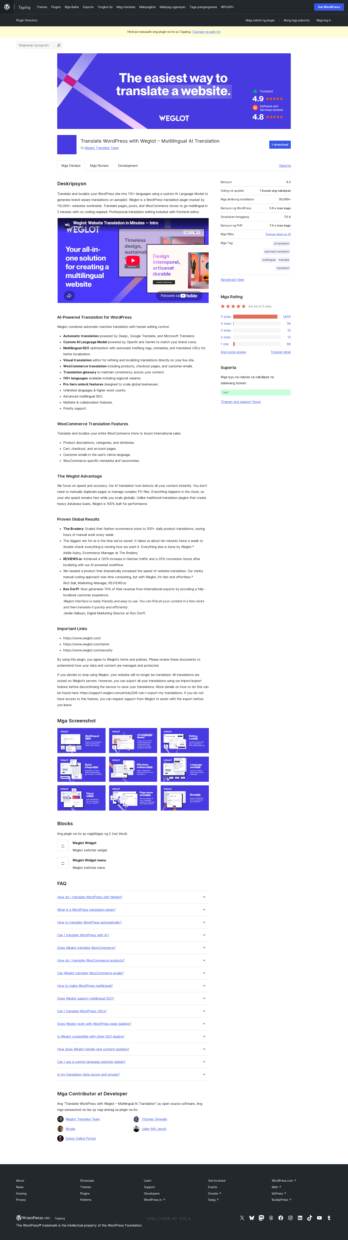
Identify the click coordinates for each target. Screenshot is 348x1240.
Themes (85, 1187)
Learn (147, 1180)
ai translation (281, 243)
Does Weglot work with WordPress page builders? (94, 1024)
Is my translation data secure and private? (88, 1074)
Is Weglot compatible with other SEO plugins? (90, 1036)
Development (128, 166)
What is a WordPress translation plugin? (86, 910)
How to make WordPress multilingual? (85, 986)
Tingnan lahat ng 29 (278, 234)
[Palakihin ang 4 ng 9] (100, 762)
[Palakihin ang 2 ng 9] (152, 733)
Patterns (85, 1199)
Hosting (21, 1193)
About (20, 1180)
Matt (276, 1187)
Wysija (70, 1129)
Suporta (285, 166)
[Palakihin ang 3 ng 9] (204, 733)
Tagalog (60, 1218)
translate (284, 259)
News (20, 1187)
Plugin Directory (26, 20)
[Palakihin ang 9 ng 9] (204, 791)
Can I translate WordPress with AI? (83, 935)
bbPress (279, 1193)
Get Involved (216, 1180)
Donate (214, 1193)
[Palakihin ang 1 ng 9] (100, 733)
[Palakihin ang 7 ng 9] (100, 791)
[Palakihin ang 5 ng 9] (152, 762)
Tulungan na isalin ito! (206, 31)
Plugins (85, 1193)
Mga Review (99, 166)
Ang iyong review (233, 352)
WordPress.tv (154, 1199)
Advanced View (232, 280)
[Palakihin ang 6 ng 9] (204, 762)
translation (283, 268)
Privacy (21, 1199)
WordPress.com (284, 1180)
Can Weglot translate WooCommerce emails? (90, 973)
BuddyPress (281, 1199)
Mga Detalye (71, 166)
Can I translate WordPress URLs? (82, 1011)
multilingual (269, 259)
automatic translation (276, 251)
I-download (280, 144)
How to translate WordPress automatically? (89, 922)
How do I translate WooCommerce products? (91, 960)
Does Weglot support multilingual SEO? (85, 998)
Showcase (87, 1180)
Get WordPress (329, 7)
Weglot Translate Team (102, 148)
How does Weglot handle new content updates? (93, 1049)
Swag (213, 1199)
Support (149, 1187)
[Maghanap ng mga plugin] (59, 45)
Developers (152, 1193)
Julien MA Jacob (154, 1129)
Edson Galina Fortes (81, 1138)
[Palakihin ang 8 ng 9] (152, 791)
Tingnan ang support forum (241, 402)
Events (212, 1187)
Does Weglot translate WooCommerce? (86, 948)
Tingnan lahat (281, 352)
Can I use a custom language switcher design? (91, 1062)
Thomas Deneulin (154, 1119)
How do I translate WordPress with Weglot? (89, 897)
